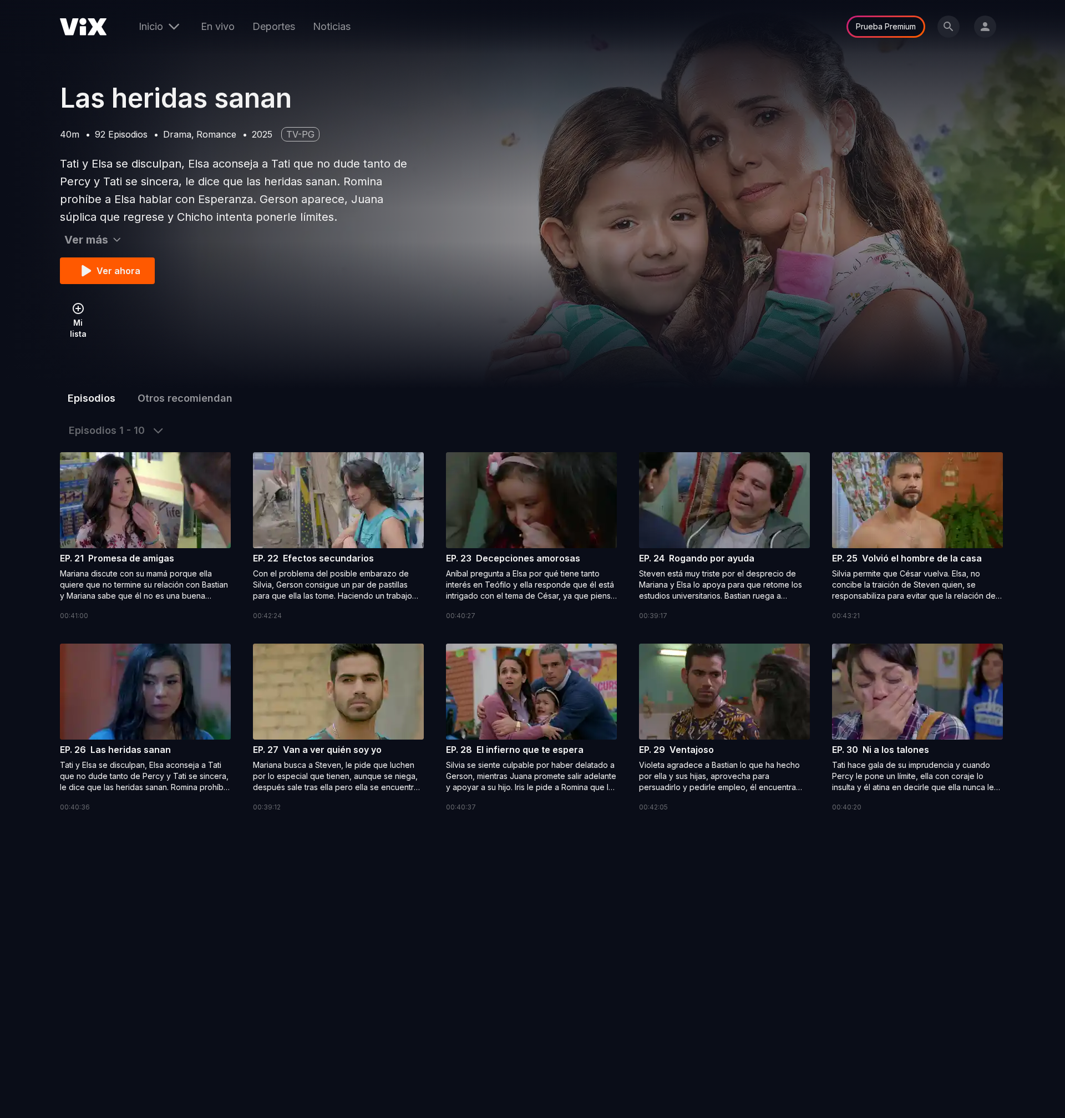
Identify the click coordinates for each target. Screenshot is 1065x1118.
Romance (216, 134)
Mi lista (78, 328)
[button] (145, 536)
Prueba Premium (886, 26)
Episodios (91, 398)
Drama (177, 134)
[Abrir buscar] (948, 27)
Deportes (273, 26)
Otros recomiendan (185, 398)
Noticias (332, 26)
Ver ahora (118, 270)
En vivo (218, 26)
